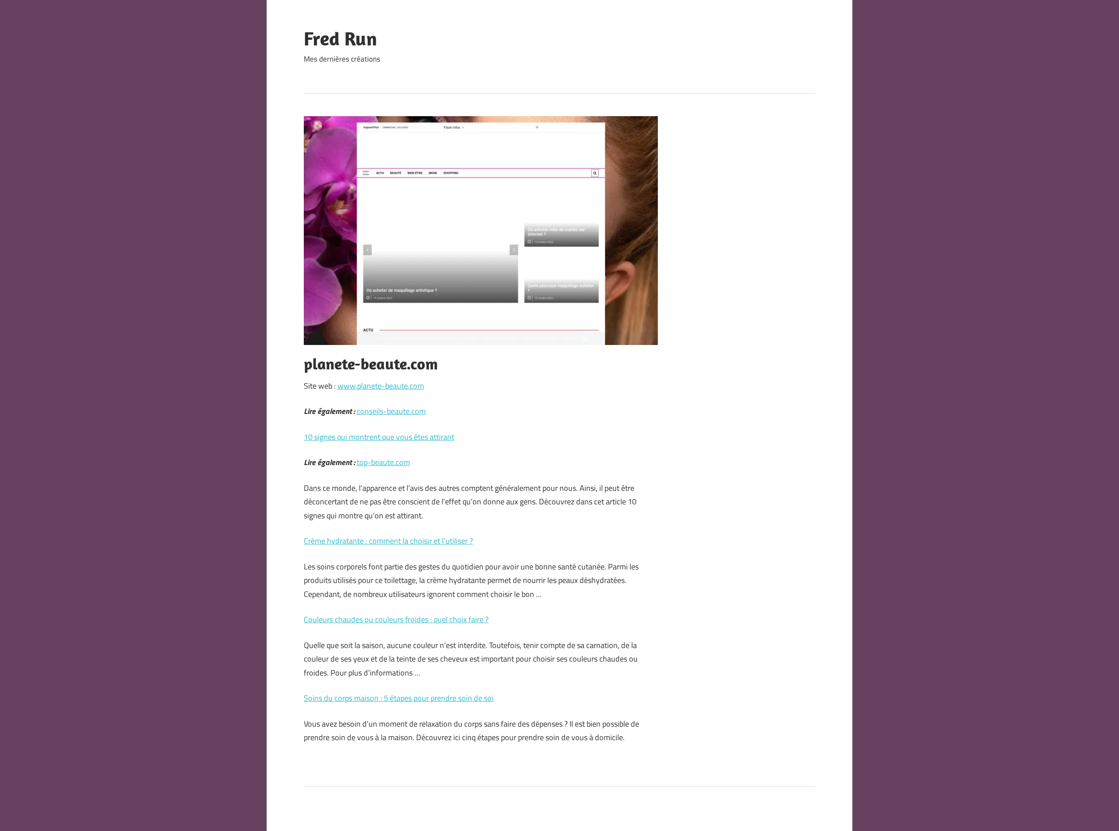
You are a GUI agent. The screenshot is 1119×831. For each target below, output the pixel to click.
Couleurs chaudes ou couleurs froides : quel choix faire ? (396, 619)
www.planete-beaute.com (380, 386)
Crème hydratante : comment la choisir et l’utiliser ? (388, 541)
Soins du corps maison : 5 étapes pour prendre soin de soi (398, 698)
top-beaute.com (383, 462)
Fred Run (340, 38)
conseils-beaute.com (391, 411)
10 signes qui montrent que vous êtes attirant (379, 437)
